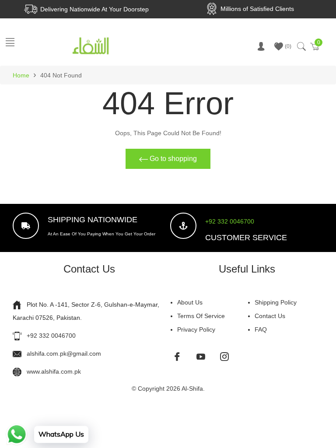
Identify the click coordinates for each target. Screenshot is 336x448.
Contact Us (270, 315)
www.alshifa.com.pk (54, 371)
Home (21, 75)
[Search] (301, 46)
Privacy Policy (196, 329)
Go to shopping (172, 158)
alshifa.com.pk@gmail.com (64, 353)
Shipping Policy (276, 302)
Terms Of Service (201, 315)
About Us (190, 302)
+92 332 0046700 (229, 221)
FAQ (261, 329)
